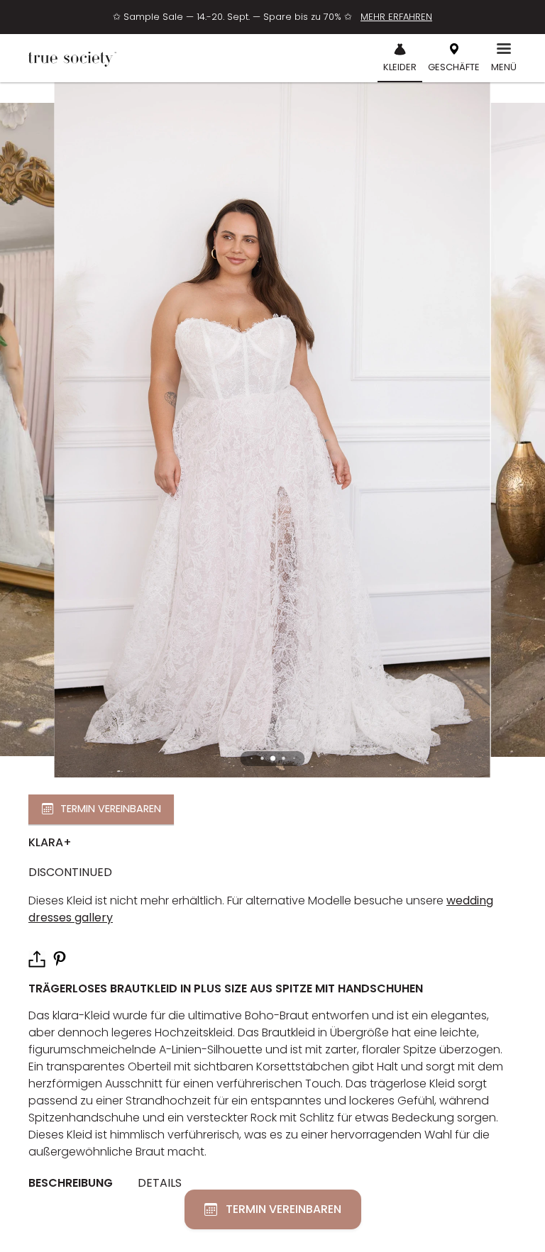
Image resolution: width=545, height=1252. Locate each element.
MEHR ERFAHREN (396, 16)
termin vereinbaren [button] (110, 809)
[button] (272, 758)
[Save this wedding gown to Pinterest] (59, 958)
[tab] (75, 1184)
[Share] (36, 959)
